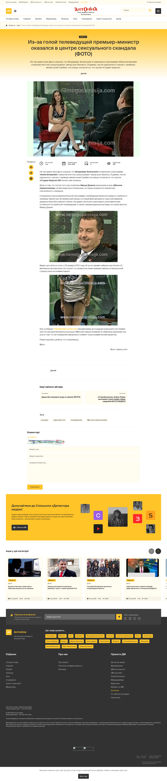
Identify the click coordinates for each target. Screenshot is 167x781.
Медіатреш (51, 19)
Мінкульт (62, 636)
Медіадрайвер (74, 2)
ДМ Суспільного (36, 2)
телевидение (76, 420)
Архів (118, 19)
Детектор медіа (11, 2)
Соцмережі (87, 19)
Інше (18, 25)
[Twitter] (31, 173)
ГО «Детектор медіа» (154, 2)
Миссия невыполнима (97, 420)
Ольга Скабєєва (51, 641)
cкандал (44, 420)
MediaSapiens (23, 2)
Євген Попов (104, 641)
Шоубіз (38, 19)
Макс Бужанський (69, 646)
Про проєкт (63, 662)
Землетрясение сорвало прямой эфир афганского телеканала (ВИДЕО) (141, 587)
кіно (70, 636)
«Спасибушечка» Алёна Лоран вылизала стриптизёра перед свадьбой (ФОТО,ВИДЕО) (111, 399)
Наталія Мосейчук (52, 646)
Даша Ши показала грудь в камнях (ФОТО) (61, 397)
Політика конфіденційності (70, 666)
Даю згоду (83, 776)
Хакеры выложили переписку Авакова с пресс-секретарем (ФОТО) (62, 587)
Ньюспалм (115, 697)
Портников (144, 641)
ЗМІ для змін (48, 2)
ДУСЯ (83, 74)
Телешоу (65, 19)
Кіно (75, 19)
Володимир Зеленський (95, 636)
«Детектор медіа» (17, 713)
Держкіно (79, 636)
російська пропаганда (124, 636)
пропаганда (148, 636)
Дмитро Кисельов (77, 641)
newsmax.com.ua (65, 329)
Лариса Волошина (86, 646)
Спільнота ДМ (21, 527)
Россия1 (110, 636)
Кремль (64, 641)
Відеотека (115, 683)
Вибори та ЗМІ (117, 687)
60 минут (116, 641)
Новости (12, 25)
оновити (32, 437)
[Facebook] (31, 167)
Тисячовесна (50, 636)
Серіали (27, 19)
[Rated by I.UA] (78, 748)
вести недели (91, 641)
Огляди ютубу (12, 19)
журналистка (59, 420)
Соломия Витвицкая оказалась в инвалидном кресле (99, 587)
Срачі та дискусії (104, 19)
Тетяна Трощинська (130, 641)
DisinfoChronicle (61, 2)
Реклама (62, 669)
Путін (138, 636)
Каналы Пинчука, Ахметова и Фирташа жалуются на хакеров (20, 587)
